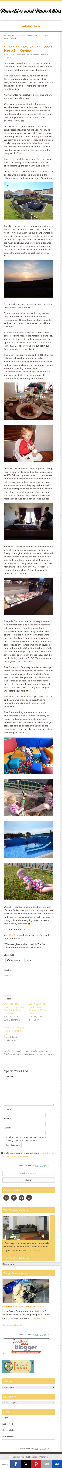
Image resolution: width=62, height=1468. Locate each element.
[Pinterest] (36, 1464)
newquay (39, 1054)
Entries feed (7, 1424)
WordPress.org (8, 1436)
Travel (33, 1051)
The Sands (14, 935)
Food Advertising (25, 1165)
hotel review (29, 1054)
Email (7, 1118)
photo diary (31, 63)
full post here (39, 1318)
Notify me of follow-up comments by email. (27, 1137)
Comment (9, 1076)
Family (18, 1051)
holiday (48, 1051)
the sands (48, 1054)
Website (7, 1128)
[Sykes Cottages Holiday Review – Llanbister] (26, 1240)
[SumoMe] (57, 1464)
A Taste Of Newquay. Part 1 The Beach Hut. (14, 1030)
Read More (35, 1250)
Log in (5, 1418)
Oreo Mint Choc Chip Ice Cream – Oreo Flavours (23, 1306)
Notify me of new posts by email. (23, 1140)
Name (7, 1110)
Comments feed (9, 1430)
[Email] (46, 1464)
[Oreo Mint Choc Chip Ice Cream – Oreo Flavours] (26, 1303)
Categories (29, 26)
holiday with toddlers (13, 1054)
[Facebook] (15, 1464)
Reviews (25, 1051)
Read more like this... (13, 1325)
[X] (26, 1464)
